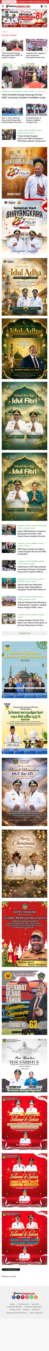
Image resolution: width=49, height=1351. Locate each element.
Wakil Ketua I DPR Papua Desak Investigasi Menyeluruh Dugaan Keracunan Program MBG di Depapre (32, 570)
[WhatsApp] (31, 1297)
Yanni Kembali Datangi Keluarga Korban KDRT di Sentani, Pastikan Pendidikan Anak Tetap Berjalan (12, 55)
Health (20, 130)
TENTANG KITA (23, 1304)
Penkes (20, 599)
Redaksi (26, 1310)
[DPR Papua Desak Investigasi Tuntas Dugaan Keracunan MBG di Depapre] (9, 549)
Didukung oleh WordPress (17, 1313)
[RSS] (36, 1297)
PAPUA (39, 130)
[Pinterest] (22, 1297)
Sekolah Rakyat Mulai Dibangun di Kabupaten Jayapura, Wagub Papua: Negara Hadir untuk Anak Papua (32, 606)
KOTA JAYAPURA (31, 579)
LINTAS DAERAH (16, 91)
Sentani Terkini (28, 91)
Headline (5, 91)
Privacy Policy (15, 1310)
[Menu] (3, 6)
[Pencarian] (45, 6)
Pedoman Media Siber (33, 1307)
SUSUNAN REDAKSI (14, 1307)
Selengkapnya (24, 633)
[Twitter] (18, 1297)
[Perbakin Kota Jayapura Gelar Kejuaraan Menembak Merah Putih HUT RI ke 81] (36, 45)
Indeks (12, 1304)
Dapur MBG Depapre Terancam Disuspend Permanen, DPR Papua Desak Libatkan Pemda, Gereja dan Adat (32, 535)
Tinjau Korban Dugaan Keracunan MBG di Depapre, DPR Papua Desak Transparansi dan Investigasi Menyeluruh (32, 140)
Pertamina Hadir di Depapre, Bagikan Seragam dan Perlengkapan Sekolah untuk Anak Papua (35, 120)
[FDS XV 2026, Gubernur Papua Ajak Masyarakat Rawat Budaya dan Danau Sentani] (12, 110)
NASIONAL (42, 525)
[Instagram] (27, 1297)
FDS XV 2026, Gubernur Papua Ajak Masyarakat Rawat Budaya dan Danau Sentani (12, 120)
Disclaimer (36, 1310)
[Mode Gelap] (42, 6)
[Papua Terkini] (18, 6)
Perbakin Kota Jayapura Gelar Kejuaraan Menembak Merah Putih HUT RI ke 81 (36, 55)
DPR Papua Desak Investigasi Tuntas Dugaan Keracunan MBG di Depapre (32, 551)
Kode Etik (35, 1304)
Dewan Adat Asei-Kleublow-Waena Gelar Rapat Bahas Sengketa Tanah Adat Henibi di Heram (31, 588)
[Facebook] (14, 1297)
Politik (20, 133)
